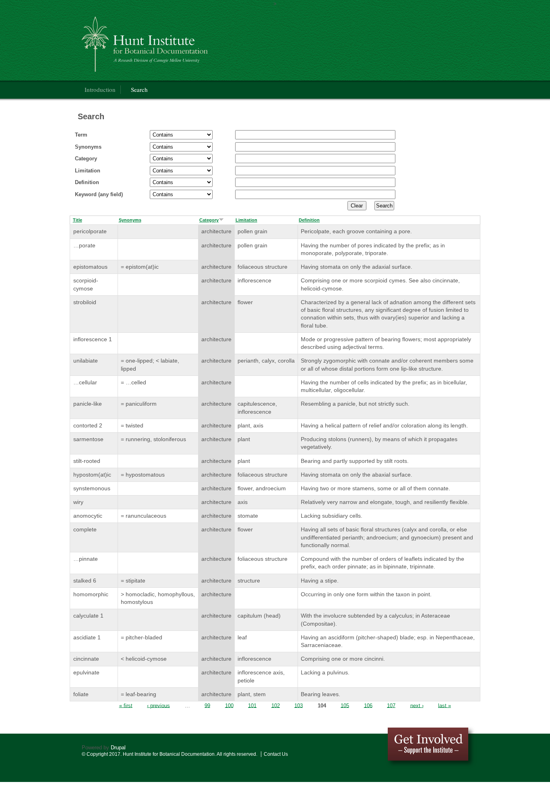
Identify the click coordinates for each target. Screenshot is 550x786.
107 (391, 705)
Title (77, 220)
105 (345, 705)
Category (86, 159)
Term (81, 135)
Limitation (87, 171)
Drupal (118, 748)
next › (417, 705)
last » (444, 705)
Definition (87, 182)
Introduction (100, 89)
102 (275, 705)
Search (139, 89)
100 (229, 705)
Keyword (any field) (99, 194)
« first (125, 705)
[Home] (188, 42)
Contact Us (276, 754)
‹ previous (158, 705)
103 (298, 705)
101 (252, 705)
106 (368, 705)
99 (207, 705)
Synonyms (88, 147)
